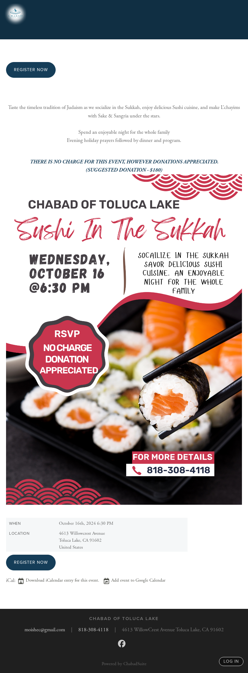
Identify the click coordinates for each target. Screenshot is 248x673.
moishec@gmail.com (44, 629)
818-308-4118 (93, 629)
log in (231, 661)
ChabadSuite (134, 664)
